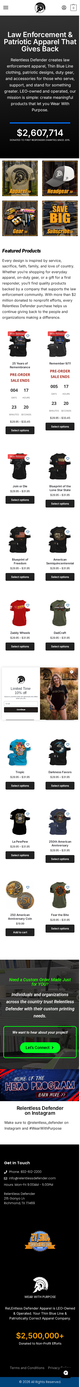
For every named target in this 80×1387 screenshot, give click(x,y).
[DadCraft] (57, 610)
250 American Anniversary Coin (19, 907)
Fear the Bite (57, 906)
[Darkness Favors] (57, 746)
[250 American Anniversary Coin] (19, 886)
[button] (69, 8)
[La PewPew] (19, 814)
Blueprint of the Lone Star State (57, 487)
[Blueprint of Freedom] (19, 537)
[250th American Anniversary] (57, 815)
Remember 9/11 (57, 364)
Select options (19, 430)
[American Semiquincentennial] (57, 538)
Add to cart (19, 922)
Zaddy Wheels (19, 628)
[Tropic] (19, 746)
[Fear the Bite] (57, 887)
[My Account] (60, 8)
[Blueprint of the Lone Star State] (57, 466)
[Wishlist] (25, 338)
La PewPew (19, 833)
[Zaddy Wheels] (19, 609)
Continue (17, 709)
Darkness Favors (57, 765)
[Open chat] (62, 1372)
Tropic (19, 765)
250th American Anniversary (57, 836)
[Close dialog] (68, 671)
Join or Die (19, 484)
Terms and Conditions (25, 1353)
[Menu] (10, 7)
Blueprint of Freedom (19, 558)
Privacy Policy (57, 1353)
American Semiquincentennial (57, 559)
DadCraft (57, 629)
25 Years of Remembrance (19, 365)
